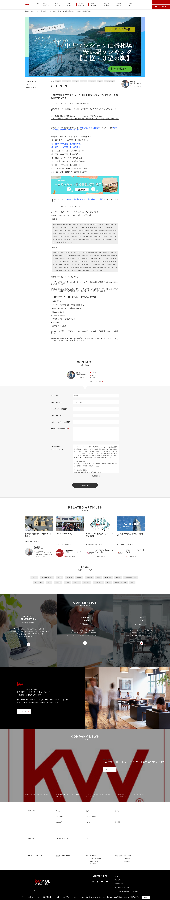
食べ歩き (86, 582)
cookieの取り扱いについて (122, 887)
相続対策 (58, 582)
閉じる (145, 897)
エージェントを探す (91, 816)
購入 (100, 81)
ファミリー (66, 81)
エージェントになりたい (62, 838)
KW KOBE (108, 577)
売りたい (89, 577)
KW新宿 (79, 577)
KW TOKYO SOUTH (47, 577)
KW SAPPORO (66, 856)
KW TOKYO (93, 856)
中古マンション (109, 81)
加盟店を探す (59, 816)
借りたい (76, 582)
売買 (58, 81)
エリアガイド (98, 582)
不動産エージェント (130, 577)
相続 (98, 577)
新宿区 (59, 577)
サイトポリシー (119, 880)
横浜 (108, 582)
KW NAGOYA (127, 856)
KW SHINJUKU (94, 861)
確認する (85, 485)
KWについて (89, 838)
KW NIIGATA (127, 858)
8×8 (132, 582)
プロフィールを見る (95, 381)
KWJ (49, 582)
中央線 (75, 81)
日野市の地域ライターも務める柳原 (65, 338)
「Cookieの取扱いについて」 (118, 897)
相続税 (118, 577)
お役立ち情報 (59, 822)
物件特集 (117, 822)
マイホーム (92, 81)
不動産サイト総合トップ (31, 11)
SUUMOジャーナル (75, 116)
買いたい (69, 577)
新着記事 (43, 11)
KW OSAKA (127, 861)
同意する (97, 476)
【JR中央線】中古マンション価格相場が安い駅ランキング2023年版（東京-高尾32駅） (85, 119)
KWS (67, 582)
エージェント (38, 582)
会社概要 (117, 876)
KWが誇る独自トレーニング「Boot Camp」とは (133, 761)
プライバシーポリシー (120, 884)
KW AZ (34, 577)
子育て (83, 81)
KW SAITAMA (93, 863)
